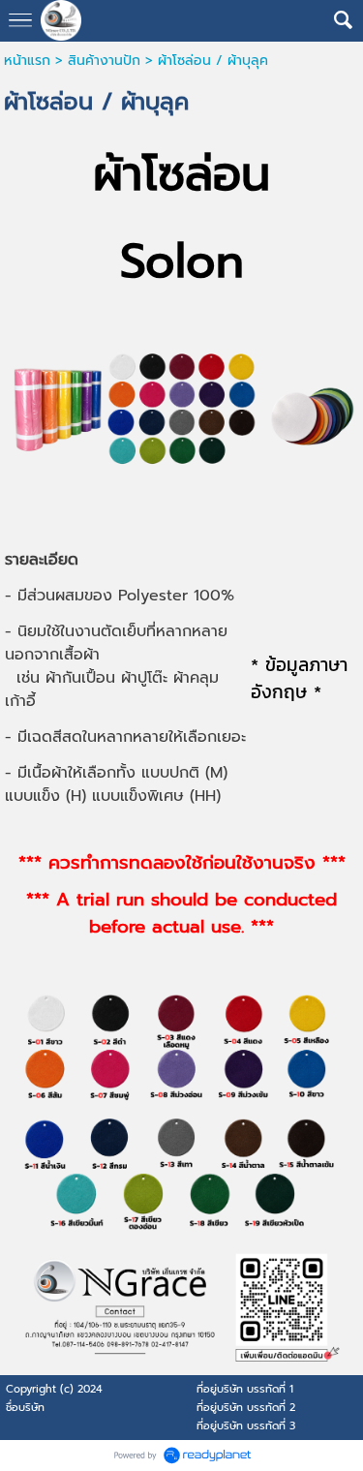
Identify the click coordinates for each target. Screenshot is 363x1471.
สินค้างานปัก (104, 60)
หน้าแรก (27, 60)
